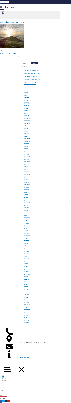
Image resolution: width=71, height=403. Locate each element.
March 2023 (26, 151)
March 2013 (26, 268)
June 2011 (26, 295)
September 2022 (27, 161)
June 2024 (26, 128)
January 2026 (26, 97)
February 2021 (26, 171)
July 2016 (25, 208)
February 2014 (26, 249)
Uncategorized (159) (5, 383)
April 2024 (26, 131)
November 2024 (27, 120)
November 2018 (27, 184)
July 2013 (25, 261)
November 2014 (27, 236)
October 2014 (26, 238)
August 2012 (26, 279)
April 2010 (26, 317)
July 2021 (25, 167)
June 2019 (26, 179)
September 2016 (27, 207)
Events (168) (4, 382)
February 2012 (26, 287)
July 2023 (25, 144)
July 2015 (25, 225)
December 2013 (27, 253)
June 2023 (26, 146)
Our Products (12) (5, 388)
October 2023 (26, 139)
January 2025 (26, 116)
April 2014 (26, 246)
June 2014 (26, 243)
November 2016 (27, 203)
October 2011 (26, 292)
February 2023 (26, 153)
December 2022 (27, 156)
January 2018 (26, 185)
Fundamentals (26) (5, 385)
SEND (4, 396)
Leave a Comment (3, 53)
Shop (3, 363)
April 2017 (26, 197)
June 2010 (26, 314)
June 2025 (26, 108)
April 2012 (26, 284)
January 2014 (26, 251)
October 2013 (26, 256)
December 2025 (27, 98)
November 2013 (27, 254)
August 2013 (26, 259)
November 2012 (27, 274)
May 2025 (26, 110)
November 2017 (27, 187)
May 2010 (26, 315)
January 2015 (26, 233)
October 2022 (26, 159)
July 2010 (25, 312)
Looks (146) (4, 384)
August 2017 (26, 192)
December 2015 (27, 217)
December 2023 (27, 136)
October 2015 (26, 220)
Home (3, 360)
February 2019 (26, 182)
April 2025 (26, 111)
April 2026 (26, 93)
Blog (7, 53)
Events (10, 53)
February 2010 (26, 320)
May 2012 (26, 282)
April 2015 (26, 230)
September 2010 (27, 309)
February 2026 (26, 95)
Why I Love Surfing (5, 51)
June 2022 (26, 164)
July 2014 (25, 241)
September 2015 (27, 222)
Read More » (2, 58)
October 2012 (26, 276)
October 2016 (26, 205)
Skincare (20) (4, 386)
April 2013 (26, 266)
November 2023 (27, 138)
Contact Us (4, 364)
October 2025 (26, 102)
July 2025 (25, 107)
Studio (3, 362)
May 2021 (26, 169)
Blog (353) (3, 381)
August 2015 (26, 223)
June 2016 (26, 210)
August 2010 (26, 310)
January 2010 (26, 322)
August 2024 (26, 125)
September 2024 (27, 123)
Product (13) (4, 387)
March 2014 (26, 248)
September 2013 (27, 258)
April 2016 (26, 212)
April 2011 (26, 297)
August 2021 (26, 166)
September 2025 (27, 103)
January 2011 (26, 302)
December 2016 (27, 202)
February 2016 (26, 215)
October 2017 (26, 189)
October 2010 (26, 307)
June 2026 (26, 92)
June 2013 (26, 263)
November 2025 (27, 100)
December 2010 (27, 304)
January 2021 (26, 172)
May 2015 (26, 228)
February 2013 (26, 269)
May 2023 (26, 148)
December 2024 (27, 118)
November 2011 (27, 291)
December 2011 (27, 289)
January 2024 (26, 134)
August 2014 (26, 240)
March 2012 (26, 286)
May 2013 (26, 264)
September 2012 (27, 277)
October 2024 (26, 121)
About (3, 361)
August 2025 (26, 105)
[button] (35, 369)
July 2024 (25, 126)
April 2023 (26, 149)
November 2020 (27, 174)
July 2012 (25, 281)
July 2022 (25, 162)
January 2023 (26, 154)
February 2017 (26, 200)
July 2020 (25, 177)
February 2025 (26, 115)
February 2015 (26, 231)
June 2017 (26, 194)
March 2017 (26, 199)
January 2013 (26, 271)
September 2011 (27, 294)
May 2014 (26, 245)
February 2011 (26, 300)
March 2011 (26, 299)
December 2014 (27, 235)
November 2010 (27, 305)
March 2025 (26, 113)
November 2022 (27, 157)
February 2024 (26, 133)
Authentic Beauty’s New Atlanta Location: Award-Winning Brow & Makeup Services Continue (31, 70)
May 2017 (26, 195)
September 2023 (27, 141)
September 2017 (27, 190)
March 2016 (26, 213)
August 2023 (26, 143)
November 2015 (27, 218)
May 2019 (26, 180)
